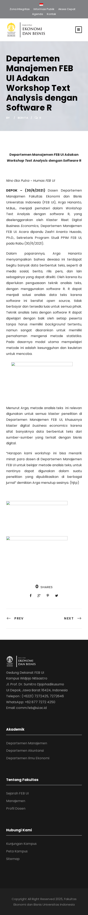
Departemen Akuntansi (25, 750)
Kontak (51, 14)
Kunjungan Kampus (21, 843)
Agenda (37, 14)
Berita (23, 118)
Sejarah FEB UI (17, 793)
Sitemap (13, 858)
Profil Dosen (15, 808)
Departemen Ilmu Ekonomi (27, 758)
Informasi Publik (44, 9)
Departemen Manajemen (26, 743)
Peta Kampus (17, 851)
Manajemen (15, 801)
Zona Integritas (20, 9)
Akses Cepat (66, 9)
